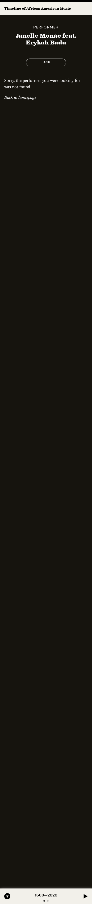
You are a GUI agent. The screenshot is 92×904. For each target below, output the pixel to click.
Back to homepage (20, 97)
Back (46, 62)
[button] (85, 9)
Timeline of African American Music (37, 9)
